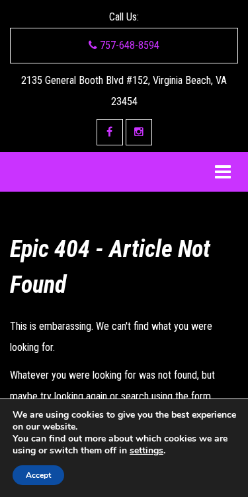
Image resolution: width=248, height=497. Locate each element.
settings (146, 451)
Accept (38, 475)
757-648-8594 (128, 45)
